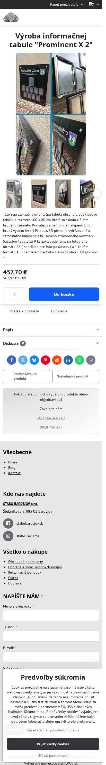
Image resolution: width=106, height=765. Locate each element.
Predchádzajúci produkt (25, 376)
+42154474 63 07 (51, 418)
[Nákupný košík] (83, 17)
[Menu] (96, 17)
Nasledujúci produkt (73, 376)
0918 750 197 (51, 427)
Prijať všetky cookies (53, 744)
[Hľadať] (71, 17)
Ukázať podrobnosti (53, 755)
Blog (11, 467)
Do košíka (64, 294)
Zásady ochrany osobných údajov (53, 730)
